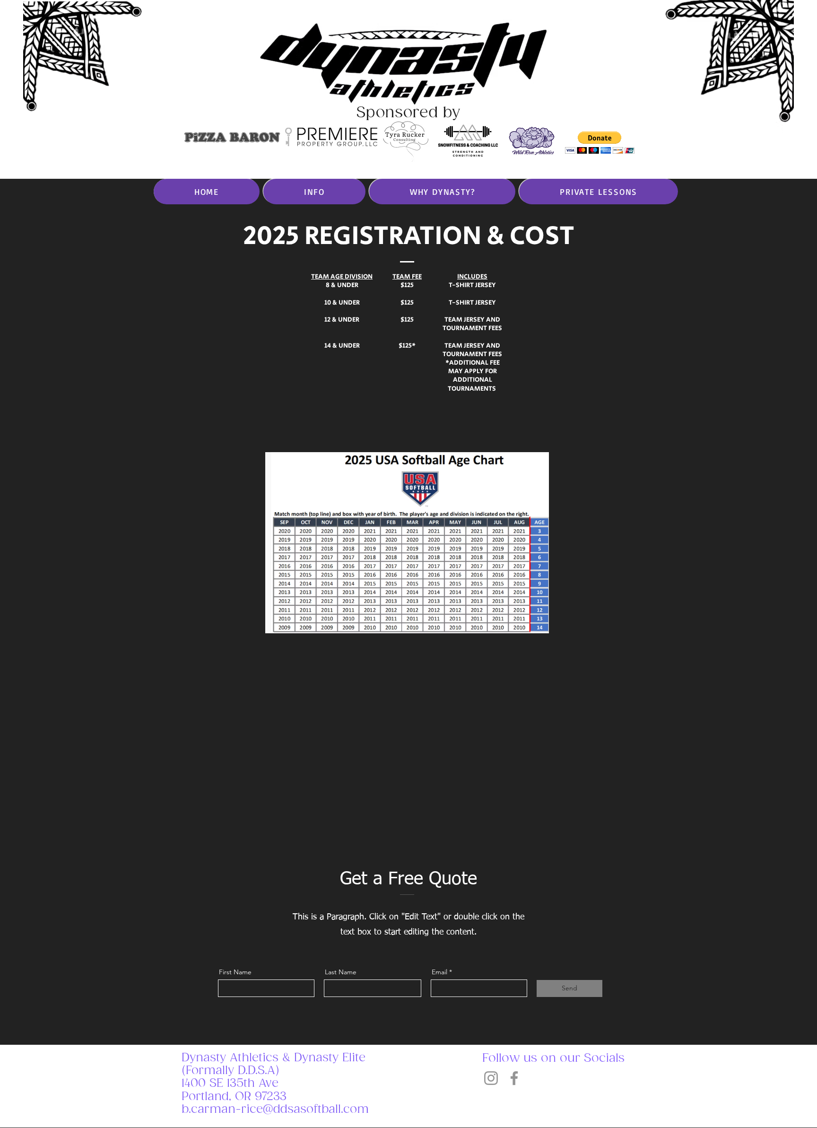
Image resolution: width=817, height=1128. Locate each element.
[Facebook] (514, 1078)
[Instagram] (491, 1078)
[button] (599, 142)
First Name (235, 972)
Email (439, 972)
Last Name (340, 972)
